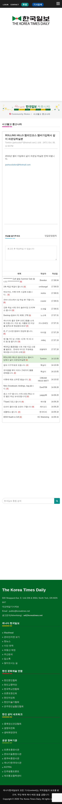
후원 (25, 4)
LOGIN (6, 5)
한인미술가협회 (11, 702)
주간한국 (8, 654)
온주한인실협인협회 (14, 706)
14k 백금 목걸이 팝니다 (14, 287)
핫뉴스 (7, 641)
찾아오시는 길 (11, 663)
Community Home (21, 114)
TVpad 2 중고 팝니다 (13, 402)
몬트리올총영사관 (12, 754)
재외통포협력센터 (12, 775)
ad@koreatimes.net (33, 615)
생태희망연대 (10, 732)
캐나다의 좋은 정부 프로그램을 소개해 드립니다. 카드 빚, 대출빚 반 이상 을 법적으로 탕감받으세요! (18, 323)
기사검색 (38, 4)
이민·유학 (8, 645)
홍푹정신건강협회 (12, 723)
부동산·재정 (10, 650)
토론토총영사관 (11, 749)
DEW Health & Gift (12, 417)
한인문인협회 (10, 680)
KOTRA (8, 767)
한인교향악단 (10, 684)
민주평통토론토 (11, 771)
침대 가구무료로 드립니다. (15, 365)
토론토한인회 (10, 693)
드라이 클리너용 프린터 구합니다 (18, 407)
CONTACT (15, 5)
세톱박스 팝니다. (11, 412)
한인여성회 (9, 697)
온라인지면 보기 (12, 637)
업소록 (7, 658)
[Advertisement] (31, 65)
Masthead (8, 632)
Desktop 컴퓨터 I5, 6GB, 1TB (17, 315)
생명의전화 (9, 728)
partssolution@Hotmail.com (18, 164)
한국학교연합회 (11, 689)
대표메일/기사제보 (10, 606)
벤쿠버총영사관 (11, 758)
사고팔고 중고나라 (41, 114)
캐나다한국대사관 (12, 762)
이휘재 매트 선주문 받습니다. (17, 379)
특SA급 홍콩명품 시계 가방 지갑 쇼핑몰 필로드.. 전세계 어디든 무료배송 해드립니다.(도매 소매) (19, 349)
